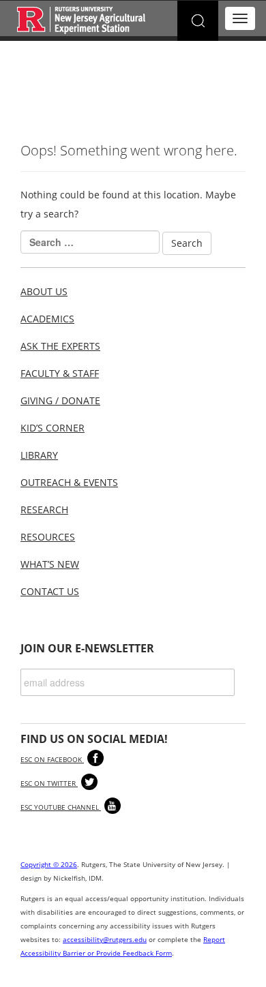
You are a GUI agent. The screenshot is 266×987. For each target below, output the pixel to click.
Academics (47, 318)
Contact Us (49, 591)
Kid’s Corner (52, 427)
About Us (44, 291)
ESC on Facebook (52, 759)
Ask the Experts (60, 345)
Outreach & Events (69, 482)
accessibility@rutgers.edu (105, 939)
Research (44, 509)
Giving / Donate (60, 400)
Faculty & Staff (59, 373)
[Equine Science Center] (81, 19)
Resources (47, 536)
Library (39, 455)
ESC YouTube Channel (60, 807)
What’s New (49, 564)
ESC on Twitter (49, 783)
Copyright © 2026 (48, 864)
